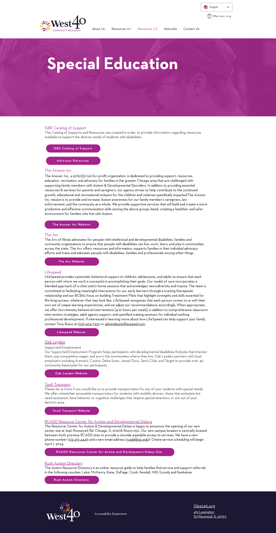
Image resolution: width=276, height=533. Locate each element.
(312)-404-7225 (89, 324)
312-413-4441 (78, 440)
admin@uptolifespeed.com (125, 324)
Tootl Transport (58, 385)
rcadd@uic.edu (137, 440)
